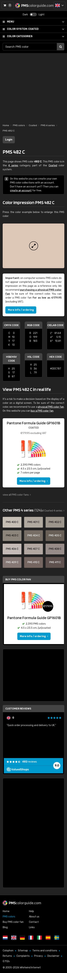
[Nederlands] (5, 937)
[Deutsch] (22, 937)
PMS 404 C (33, 535)
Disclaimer (53, 955)
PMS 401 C (33, 522)
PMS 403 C (12, 535)
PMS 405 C (55, 535)
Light (41, 14)
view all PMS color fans (16, 494)
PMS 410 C (33, 562)
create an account (21, 190)
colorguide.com (25, 902)
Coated (23, 29)
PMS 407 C (33, 548)
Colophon (8, 950)
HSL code (33, 356)
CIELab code (55, 325)
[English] (59, 5)
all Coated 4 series (51, 510)
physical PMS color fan (51, 406)
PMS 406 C (12, 548)
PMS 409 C (12, 562)
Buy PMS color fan (18, 579)
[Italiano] (39, 937)
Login (8, 139)
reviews (29, 761)
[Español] (48, 937)
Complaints (23, 955)
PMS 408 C (55, 548)
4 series (13, 165)
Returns (7, 955)
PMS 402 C (55, 522)
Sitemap (23, 950)
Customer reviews (18, 708)
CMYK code (11, 325)
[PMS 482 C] (33, 246)
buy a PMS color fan (42, 410)
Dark (25, 14)
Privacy (38, 955)
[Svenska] (56, 937)
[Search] (60, 46)
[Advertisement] (33, 86)
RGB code (33, 325)
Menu (10, 21)
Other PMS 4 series (22, 510)
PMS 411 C (55, 562)
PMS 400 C (12, 522)
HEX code (55, 356)
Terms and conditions (44, 950)
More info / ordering (21, 309)
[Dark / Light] (33, 14)
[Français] (30, 937)
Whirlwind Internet (30, 967)
